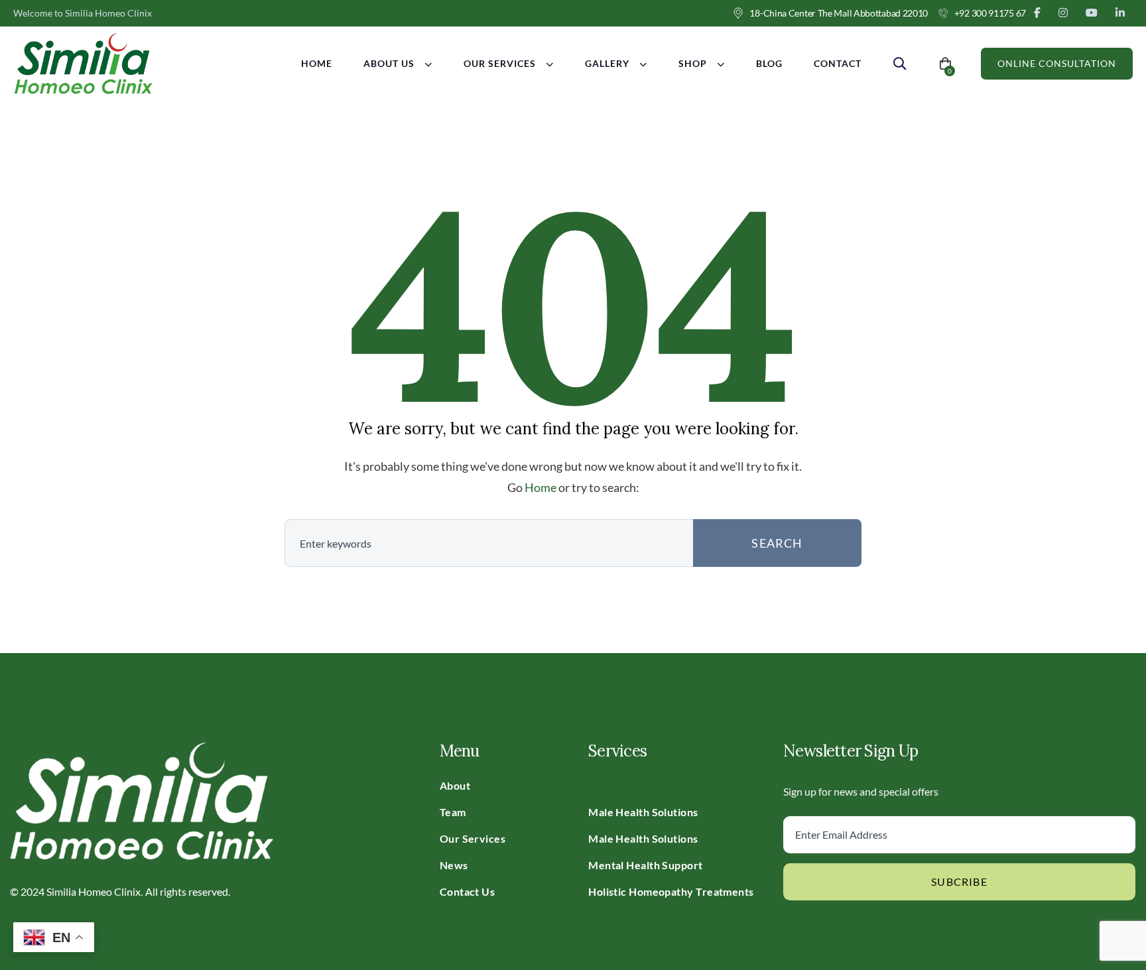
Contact (837, 63)
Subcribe (959, 881)
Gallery (607, 63)
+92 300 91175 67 (990, 13)
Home (316, 63)
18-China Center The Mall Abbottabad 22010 (838, 13)
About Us (388, 63)
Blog (769, 63)
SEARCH (776, 543)
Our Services (500, 63)
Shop (692, 63)
